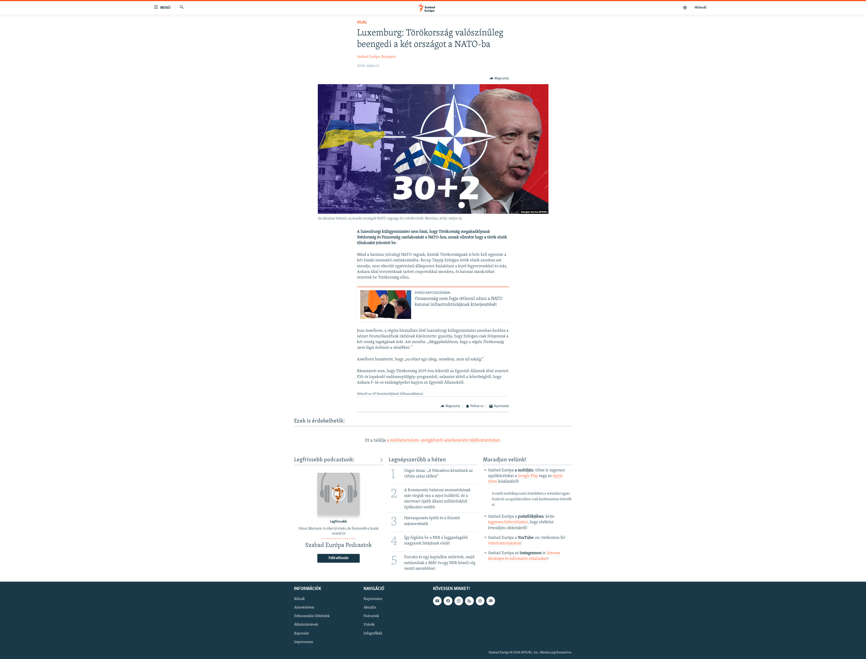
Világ (362, 23)
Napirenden (373, 599)
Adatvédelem (304, 607)
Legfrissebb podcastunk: (324, 460)
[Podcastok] (685, 8)
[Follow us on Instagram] (458, 601)
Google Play (528, 476)
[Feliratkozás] (490, 601)
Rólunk (299, 599)
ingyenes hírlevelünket (508, 522)
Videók (369, 625)
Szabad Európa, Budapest (376, 57)
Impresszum (303, 642)
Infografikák (373, 633)
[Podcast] (480, 601)
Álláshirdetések (306, 625)
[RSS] (469, 601)
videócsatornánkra (504, 543)
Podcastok (371, 616)
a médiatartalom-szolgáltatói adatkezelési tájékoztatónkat (443, 440)
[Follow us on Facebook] (448, 601)
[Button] (499, 78)
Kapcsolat (301, 633)
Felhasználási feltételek (311, 616)
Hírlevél (700, 7)
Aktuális (370, 607)
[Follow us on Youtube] (437, 601)
